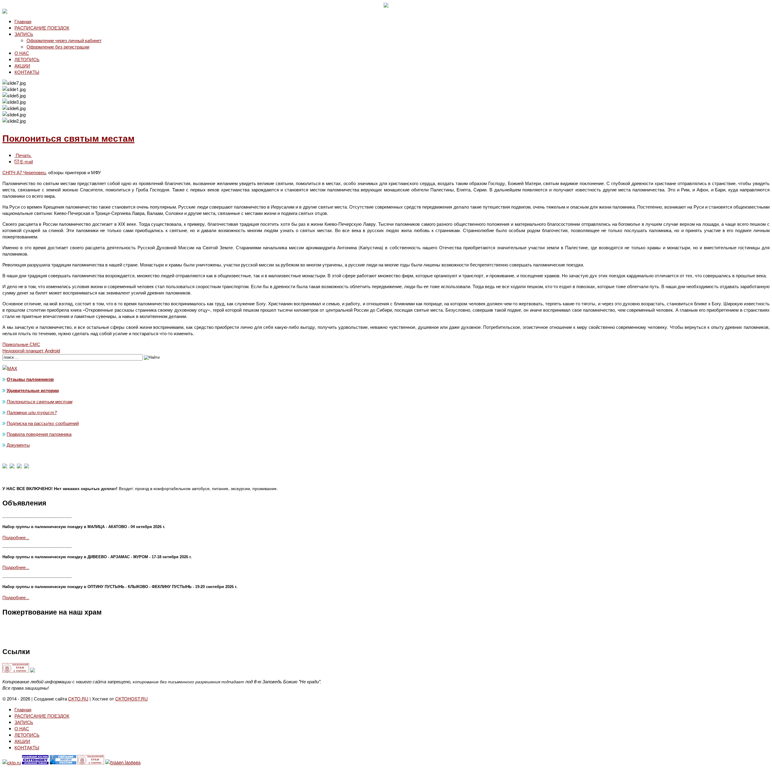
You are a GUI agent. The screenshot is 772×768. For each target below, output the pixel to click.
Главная (22, 21)
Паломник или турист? (32, 412)
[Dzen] (12, 466)
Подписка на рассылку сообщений (43, 423)
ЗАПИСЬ (23, 34)
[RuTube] (26, 466)
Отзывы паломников (30, 379)
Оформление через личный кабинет (64, 40)
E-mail (26, 161)
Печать (23, 155)
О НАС (21, 53)
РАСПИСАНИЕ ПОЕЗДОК (41, 27)
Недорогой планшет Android (31, 350)
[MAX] (4, 466)
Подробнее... (15, 537)
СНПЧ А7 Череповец (24, 172)
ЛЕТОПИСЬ (27, 59)
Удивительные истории (33, 390)
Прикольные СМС (21, 344)
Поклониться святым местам (68, 137)
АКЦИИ (22, 65)
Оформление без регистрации (58, 46)
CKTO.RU (78, 698)
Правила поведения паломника (39, 434)
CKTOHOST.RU (131, 698)
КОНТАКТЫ (26, 72)
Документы (18, 445)
